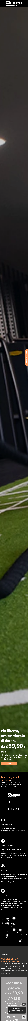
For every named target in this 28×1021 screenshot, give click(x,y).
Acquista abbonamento (26, 357)
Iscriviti (9, 763)
